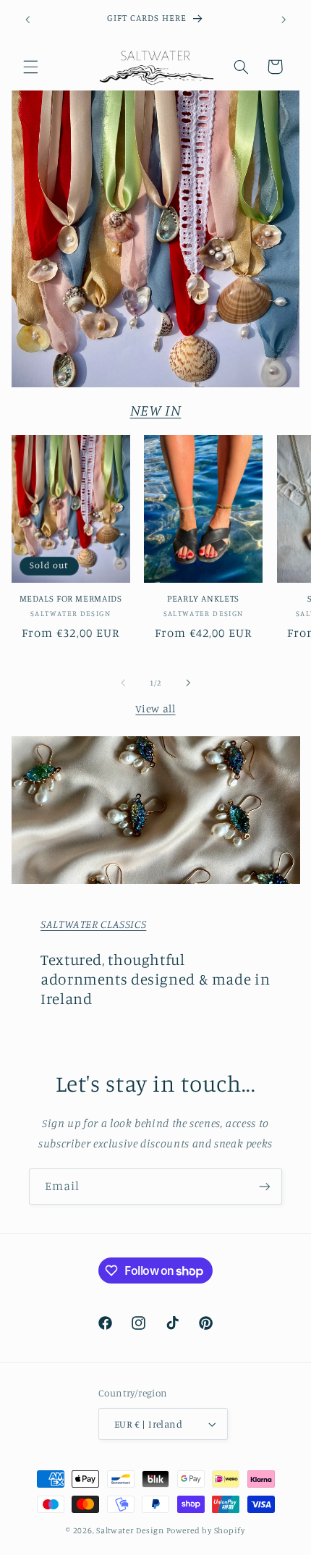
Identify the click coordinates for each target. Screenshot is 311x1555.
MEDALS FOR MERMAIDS (71, 598)
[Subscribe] (264, 1186)
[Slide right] (188, 683)
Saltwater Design (130, 1530)
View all (155, 708)
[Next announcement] (283, 19)
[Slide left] (123, 683)
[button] (30, 66)
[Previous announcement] (27, 19)
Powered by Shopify (205, 1530)
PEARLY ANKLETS (203, 598)
